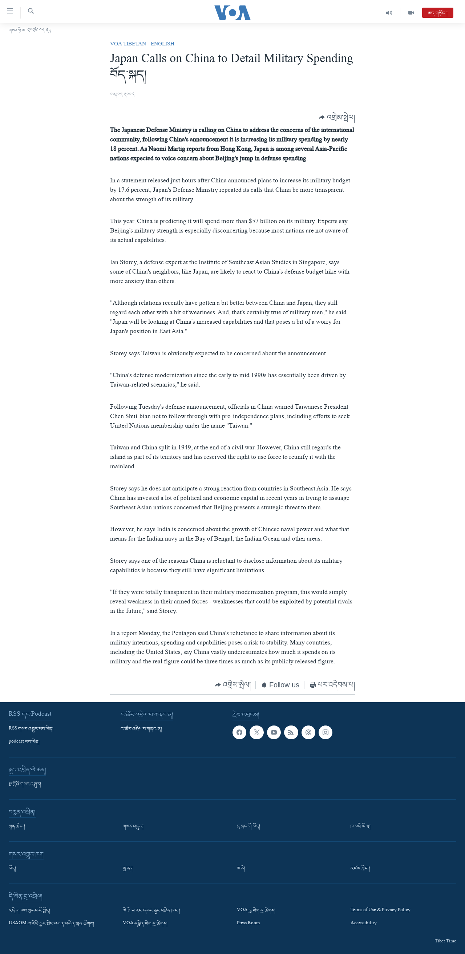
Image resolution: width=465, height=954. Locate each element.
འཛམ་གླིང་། (360, 868)
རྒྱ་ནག (128, 868)
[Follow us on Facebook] (239, 732)
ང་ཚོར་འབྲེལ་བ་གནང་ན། (141, 729)
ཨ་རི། (241, 868)
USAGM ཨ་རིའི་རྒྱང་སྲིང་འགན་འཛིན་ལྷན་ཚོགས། (51, 923)
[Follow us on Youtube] (274, 732)
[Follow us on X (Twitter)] (256, 732)
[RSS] (291, 732)
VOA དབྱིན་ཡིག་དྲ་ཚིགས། (145, 923)
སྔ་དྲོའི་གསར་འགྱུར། (25, 784)
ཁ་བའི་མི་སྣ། (361, 826)
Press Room (248, 923)
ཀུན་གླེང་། (17, 826)
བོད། (12, 868)
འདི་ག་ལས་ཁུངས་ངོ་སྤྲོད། (29, 910)
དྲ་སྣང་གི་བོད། (248, 826)
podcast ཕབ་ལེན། (24, 742)
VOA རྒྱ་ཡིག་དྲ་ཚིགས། (256, 910)
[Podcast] (308, 732)
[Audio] (389, 13)
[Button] (337, 117)
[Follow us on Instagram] (325, 732)
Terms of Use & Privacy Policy (381, 910)
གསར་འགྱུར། (133, 826)
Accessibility (364, 923)
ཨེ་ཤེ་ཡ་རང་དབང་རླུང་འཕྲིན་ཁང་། (151, 910)
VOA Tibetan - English (142, 44)
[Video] (411, 13)
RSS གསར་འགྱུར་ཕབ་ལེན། (31, 729)
